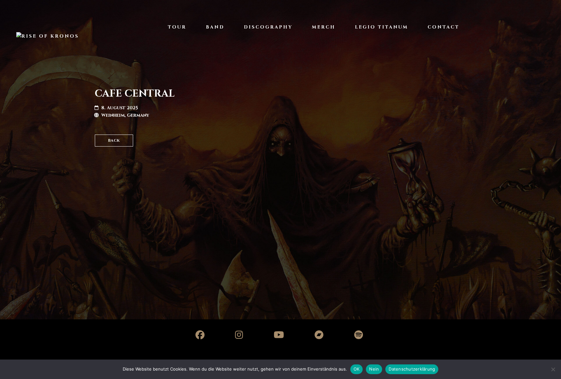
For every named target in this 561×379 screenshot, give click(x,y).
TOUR (177, 27)
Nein (374, 369)
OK (357, 369)
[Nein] (553, 369)
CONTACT (443, 27)
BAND (215, 27)
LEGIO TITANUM (381, 27)
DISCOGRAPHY (268, 27)
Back (114, 140)
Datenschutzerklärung (412, 369)
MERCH (323, 27)
